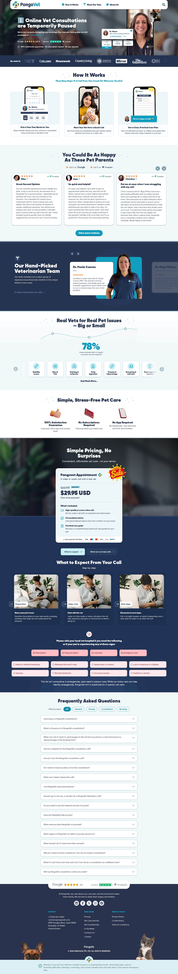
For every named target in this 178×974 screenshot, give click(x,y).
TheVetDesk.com (36, 35)
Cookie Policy (118, 921)
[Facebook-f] (82, 903)
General (78, 709)
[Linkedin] (76, 903)
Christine (77, 179)
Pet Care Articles (91, 921)
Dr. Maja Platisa (83, 267)
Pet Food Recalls (91, 925)
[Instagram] (95, 903)
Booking (123, 709)
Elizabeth (130, 179)
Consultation (107, 709)
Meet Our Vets (94, 4)
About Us (114, 4)
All (67, 709)
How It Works (71, 4)
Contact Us (89, 933)
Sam (23, 179)
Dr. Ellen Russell (165, 267)
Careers (87, 937)
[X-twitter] (89, 903)
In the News (89, 929)
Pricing (92, 709)
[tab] (73, 551)
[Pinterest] (101, 903)
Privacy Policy (118, 917)
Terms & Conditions (120, 925)
